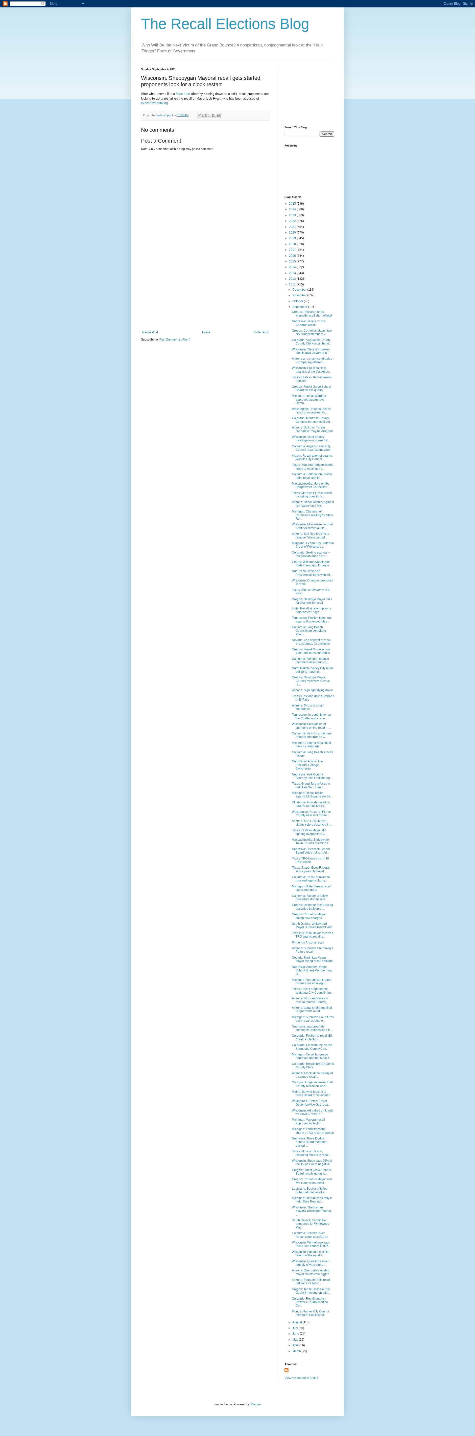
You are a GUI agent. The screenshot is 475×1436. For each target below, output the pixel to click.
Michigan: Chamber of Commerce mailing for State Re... (312, 515)
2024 (293, 209)
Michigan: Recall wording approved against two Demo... (309, 399)
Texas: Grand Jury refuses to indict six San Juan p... (311, 785)
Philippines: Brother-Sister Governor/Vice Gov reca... (311, 1102)
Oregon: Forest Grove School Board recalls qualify (311, 388)
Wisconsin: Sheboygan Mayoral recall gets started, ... (312, 1211)
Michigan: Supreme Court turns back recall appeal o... (313, 1018)
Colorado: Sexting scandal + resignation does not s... (311, 554)
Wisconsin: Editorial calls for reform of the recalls (311, 1253)
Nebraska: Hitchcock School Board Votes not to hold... (311, 850)
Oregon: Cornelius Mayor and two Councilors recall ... (312, 1181)
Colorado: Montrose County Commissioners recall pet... (312, 419)
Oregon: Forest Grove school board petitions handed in (311, 651)
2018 (293, 244)
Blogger (255, 1404)
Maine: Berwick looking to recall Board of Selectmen (311, 1093)
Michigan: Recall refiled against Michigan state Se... (312, 794)
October (298, 301)
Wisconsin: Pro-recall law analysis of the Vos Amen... (311, 369)
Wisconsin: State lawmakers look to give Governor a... (311, 351)
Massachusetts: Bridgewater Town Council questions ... (311, 841)
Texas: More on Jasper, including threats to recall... (312, 1153)
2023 (293, 215)
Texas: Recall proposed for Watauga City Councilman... (312, 990)
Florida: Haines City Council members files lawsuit (311, 1313)
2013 (293, 273)
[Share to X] (208, 115)
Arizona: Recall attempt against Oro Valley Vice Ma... (313, 503)
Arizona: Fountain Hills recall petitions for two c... (311, 1281)
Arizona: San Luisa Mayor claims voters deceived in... (312, 822)
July (295, 1328)
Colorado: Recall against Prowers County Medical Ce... (310, 1302)
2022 (293, 221)
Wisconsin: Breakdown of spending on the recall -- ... (311, 725)
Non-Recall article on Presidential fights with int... (312, 572)
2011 (293, 284)
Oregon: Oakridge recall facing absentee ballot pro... (312, 906)
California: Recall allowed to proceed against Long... (311, 878)
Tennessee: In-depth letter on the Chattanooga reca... (311, 716)
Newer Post (150, 332)
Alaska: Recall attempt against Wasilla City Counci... (312, 457)
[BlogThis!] (204, 115)
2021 (293, 227)
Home (206, 332)
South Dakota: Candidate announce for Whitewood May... (310, 1224)
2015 (293, 261)
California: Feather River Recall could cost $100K (310, 1234)
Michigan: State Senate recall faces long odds (311, 888)
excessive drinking (154, 103)
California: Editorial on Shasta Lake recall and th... (312, 475)
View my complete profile (301, 1378)
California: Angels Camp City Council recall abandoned (311, 448)
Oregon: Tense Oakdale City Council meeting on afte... (311, 1290)
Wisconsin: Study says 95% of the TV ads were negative (312, 1162)
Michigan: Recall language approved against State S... (312, 1056)
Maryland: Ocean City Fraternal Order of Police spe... (313, 544)
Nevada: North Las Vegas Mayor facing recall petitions (312, 959)
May (295, 1339)
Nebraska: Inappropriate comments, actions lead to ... (312, 1028)
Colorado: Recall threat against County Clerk (313, 1065)
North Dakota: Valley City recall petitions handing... (312, 669)
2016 (293, 255)
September (300, 307)
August (297, 1322)
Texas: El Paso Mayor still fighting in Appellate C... (309, 832)
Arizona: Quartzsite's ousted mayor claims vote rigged (310, 1272)
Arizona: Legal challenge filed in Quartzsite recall (312, 1009)
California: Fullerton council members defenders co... (310, 660)
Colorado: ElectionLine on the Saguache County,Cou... (312, 1046)
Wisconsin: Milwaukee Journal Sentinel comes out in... (312, 526)
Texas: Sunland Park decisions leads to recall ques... (312, 466)
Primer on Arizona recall (308, 942)
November (299, 295)
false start (183, 94)
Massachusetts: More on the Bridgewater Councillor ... (311, 485)
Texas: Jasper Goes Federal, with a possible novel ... (311, 869)
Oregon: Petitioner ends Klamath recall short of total (312, 313)
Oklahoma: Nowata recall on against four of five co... (311, 804)
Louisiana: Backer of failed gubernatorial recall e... (310, 1190)
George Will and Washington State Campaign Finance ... (312, 563)
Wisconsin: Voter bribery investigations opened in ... (312, 438)
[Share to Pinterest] (218, 115)
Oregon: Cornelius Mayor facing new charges (309, 916)
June (296, 1333)
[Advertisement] (205, 293)
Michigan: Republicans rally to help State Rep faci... (312, 1199)
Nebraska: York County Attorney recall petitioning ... (312, 776)
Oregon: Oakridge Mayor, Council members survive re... (311, 681)
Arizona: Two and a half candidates (307, 707)
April (295, 1345)
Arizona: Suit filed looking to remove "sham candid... (310, 535)
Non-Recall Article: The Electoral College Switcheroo (307, 765)
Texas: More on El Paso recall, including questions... (312, 494)
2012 (293, 278)
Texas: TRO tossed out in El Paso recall (310, 860)
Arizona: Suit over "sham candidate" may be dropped (312, 429)
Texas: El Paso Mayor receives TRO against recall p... (312, 934)
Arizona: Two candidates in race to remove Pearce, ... (311, 1000)
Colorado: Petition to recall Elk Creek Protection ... (312, 1037)
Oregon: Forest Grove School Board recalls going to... (311, 1171)
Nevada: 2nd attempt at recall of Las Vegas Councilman (311, 641)
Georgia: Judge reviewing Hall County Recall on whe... (312, 1084)
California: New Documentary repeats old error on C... (312, 735)
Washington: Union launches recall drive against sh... (311, 410)
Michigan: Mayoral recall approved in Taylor (308, 1121)
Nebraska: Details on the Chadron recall (308, 323)
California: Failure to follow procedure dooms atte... (310, 897)
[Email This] (199, 115)
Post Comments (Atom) (174, 339)
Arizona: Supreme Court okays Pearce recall (312, 949)
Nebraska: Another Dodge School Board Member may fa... (312, 970)
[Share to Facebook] (213, 115)
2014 (293, 267)
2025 (293, 203)
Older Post (261, 332)
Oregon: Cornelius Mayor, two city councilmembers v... (312, 332)
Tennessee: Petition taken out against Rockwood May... (312, 619)
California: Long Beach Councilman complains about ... (309, 630)
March (297, 1351)
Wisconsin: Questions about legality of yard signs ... (310, 1263)
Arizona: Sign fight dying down (312, 690)
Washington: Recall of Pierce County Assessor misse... (311, 813)
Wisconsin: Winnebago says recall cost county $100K (311, 1244)
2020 (293, 232)
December (299, 289)
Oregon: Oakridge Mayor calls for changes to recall (312, 601)
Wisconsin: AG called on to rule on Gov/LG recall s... (312, 1112)
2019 (293, 238)
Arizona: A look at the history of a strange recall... (312, 1075)
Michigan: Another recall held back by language (311, 744)
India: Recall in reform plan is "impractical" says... (311, 610)
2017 (293, 250)
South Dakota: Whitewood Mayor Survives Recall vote (312, 925)
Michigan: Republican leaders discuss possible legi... (312, 981)
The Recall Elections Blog (225, 24)
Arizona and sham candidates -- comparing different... (313, 360)
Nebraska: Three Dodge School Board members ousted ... (309, 1142)
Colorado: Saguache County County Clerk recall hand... (311, 341)
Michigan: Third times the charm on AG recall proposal (313, 1130)
